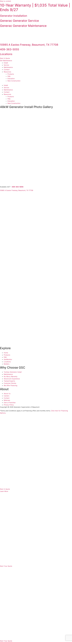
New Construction (14, 81)
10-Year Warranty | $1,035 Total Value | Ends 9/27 (35, 7)
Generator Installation (13, 15)
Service (6, 65)
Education (11, 78)
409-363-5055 (9, 49)
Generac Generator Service (19, 20)
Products (11, 74)
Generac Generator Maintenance (23, 26)
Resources (7, 72)
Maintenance (8, 67)
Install (6, 63)
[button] (36, 31)
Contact (6, 69)
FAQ (9, 76)
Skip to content (5, 1)
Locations (6, 54)
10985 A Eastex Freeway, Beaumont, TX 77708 (29, 44)
